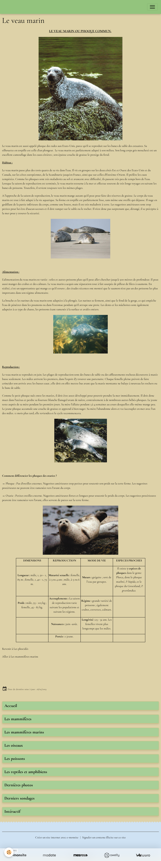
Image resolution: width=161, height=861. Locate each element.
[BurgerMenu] (152, 6)
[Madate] (49, 855)
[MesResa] (81, 855)
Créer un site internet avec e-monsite (56, 837)
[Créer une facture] (143, 855)
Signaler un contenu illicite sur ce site (104, 837)
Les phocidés (21, 649)
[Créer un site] (18, 855)
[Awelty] (112, 855)
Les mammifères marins (24, 656)
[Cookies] (9, 852)
